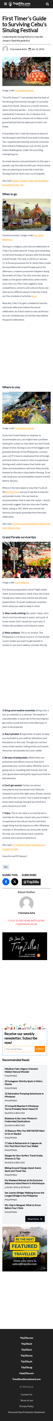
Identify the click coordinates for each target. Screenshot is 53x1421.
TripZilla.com (26, 1337)
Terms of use (26, 1400)
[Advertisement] (26, 352)
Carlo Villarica (22, 582)
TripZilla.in (26, 1349)
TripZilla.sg (26, 1367)
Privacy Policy (26, 1406)
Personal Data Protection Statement (26, 1412)
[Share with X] (14, 881)
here (34, 296)
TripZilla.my (27, 1355)
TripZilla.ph (26, 1361)
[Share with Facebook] (5, 881)
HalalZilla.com (26, 1373)
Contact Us (26, 1394)
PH (5, 867)
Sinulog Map (12, 491)
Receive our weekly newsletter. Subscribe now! (20, 1038)
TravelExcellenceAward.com (26, 1379)
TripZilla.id (26, 1343)
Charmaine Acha (26, 912)
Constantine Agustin (24, 90)
